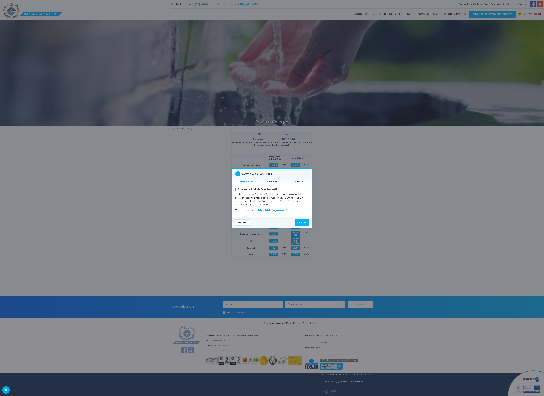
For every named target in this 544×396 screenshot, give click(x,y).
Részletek (243, 222)
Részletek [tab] (272, 181)
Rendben (302, 222)
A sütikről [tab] (298, 181)
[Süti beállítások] (6, 390)
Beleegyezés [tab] (246, 181)
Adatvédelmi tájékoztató (272, 210)
